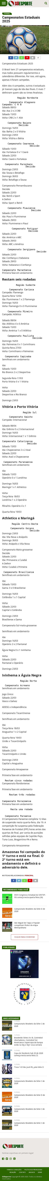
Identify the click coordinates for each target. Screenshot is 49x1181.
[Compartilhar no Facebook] (10, 57)
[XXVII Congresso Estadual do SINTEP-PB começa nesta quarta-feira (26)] (7, 899)
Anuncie (32, 1172)
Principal (29, 875)
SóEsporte (6, 1176)
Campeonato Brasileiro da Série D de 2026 (29, 910)
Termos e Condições (14, 1170)
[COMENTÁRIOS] (38, 57)
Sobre (40, 1172)
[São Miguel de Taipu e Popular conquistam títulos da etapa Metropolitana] (7, 927)
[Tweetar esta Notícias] (16, 57)
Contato (22, 1172)
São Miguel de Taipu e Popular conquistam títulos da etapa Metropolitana (27, 925)
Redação (13, 1172)
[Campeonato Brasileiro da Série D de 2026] (7, 913)
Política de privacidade (33, 1170)
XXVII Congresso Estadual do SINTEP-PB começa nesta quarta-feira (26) (30, 896)
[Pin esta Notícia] (27, 57)
